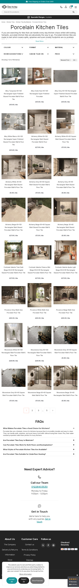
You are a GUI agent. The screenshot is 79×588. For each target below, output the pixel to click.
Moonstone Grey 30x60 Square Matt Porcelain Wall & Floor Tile (65, 351)
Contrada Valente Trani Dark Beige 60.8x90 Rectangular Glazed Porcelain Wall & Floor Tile (13, 270)
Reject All (23, 580)
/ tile (13, 104)
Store (10, 560)
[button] (39, 428)
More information (25, 574)
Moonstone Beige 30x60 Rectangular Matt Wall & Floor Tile (65, 394)
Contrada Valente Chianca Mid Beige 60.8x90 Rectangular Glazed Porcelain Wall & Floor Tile (39, 270)
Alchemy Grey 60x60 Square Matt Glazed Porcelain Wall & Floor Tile (39, 184)
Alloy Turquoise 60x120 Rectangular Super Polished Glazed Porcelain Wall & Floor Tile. (13, 95)
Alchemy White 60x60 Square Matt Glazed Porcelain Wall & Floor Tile (65, 139)
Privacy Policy (30, 555)
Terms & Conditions (29, 550)
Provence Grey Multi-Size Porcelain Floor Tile (13, 311)
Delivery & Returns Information (10, 552)
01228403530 (39, 487)
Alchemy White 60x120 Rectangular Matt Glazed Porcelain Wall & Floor (39, 139)
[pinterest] (52, 544)
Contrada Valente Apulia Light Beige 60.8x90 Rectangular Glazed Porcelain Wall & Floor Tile (65, 270)
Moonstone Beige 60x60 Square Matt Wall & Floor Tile (39, 394)
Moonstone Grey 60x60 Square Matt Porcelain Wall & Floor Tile (13, 394)
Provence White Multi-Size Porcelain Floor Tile (39, 311)
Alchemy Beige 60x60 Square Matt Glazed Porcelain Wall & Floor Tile (39, 227)
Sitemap (29, 560)
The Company (10, 544)
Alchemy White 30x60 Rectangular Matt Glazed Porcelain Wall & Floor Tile (13, 184)
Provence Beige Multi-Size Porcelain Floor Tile (65, 311)
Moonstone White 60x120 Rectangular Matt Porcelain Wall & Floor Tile (13, 352)
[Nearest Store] (61, 7)
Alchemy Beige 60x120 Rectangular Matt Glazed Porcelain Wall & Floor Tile (13, 227)
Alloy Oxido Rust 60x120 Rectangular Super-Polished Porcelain (39, 93)
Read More (40, 41)
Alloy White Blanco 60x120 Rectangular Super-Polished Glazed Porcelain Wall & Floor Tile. (13, 140)
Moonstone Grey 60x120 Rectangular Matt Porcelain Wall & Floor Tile (39, 352)
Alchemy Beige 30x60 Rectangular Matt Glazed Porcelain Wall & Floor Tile (65, 227)
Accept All (12, 580)
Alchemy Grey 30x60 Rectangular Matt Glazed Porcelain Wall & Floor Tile (65, 184)
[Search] (73, 12)
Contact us (29, 544)
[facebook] (47, 544)
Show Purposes (37, 580)
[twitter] (42, 544)
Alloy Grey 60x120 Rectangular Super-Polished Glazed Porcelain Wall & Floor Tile (65, 93)
